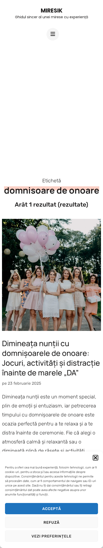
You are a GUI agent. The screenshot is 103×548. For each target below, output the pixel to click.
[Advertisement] (51, 104)
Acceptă (51, 508)
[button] (95, 457)
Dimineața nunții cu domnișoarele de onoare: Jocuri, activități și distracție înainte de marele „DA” (51, 358)
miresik (51, 11)
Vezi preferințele (52, 536)
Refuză (52, 522)
